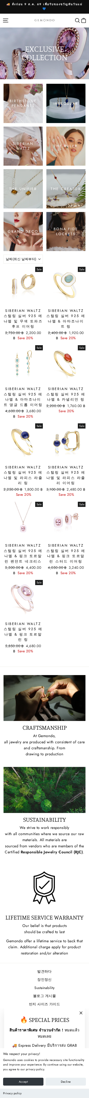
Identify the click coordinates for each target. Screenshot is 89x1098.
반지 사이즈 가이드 (44, 1004)
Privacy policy (12, 1093)
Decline (66, 1082)
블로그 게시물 (44, 995)
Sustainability (44, 987)
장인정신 (44, 979)
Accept (23, 1082)
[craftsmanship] (44, 698)
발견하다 (44, 971)
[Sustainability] (44, 790)
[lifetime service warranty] (44, 888)
